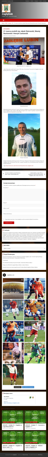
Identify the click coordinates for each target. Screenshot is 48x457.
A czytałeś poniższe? (9, 408)
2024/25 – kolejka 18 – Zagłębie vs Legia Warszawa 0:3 (12, 425)
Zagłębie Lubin (30, 165)
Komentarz (6, 187)
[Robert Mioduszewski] (13, 353)
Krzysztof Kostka (12, 35)
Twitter (32, 1)
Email (41, 1)
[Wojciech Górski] (34, 310)
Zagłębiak (7, 14)
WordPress (40, 454)
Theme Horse (25, 454)
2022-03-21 (5, 35)
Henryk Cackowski (9, 165)
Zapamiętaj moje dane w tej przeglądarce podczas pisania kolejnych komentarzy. (21, 219)
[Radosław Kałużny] (34, 353)
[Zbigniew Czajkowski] (34, 288)
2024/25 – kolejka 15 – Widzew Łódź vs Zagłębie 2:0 (33, 446)
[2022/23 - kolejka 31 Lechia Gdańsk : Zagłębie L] (13, 288)
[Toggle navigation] (3, 20)
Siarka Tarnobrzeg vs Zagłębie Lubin (11, 402)
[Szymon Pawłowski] (34, 331)
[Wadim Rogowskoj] (13, 331)
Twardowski (10, 428)
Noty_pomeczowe (11, 422)
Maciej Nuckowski (23, 165)
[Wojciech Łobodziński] (13, 310)
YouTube (44, 1)
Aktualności (6, 28)
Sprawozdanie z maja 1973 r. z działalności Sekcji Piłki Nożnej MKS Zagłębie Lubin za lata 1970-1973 (35, 174)
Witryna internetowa (7, 213)
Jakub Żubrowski (16, 165)
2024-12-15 (5, 428)
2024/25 (4, 422)
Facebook (27, 1)
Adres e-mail (6, 208)
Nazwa (5, 202)
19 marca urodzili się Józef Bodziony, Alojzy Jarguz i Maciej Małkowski (12, 173)
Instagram (36, 1)
